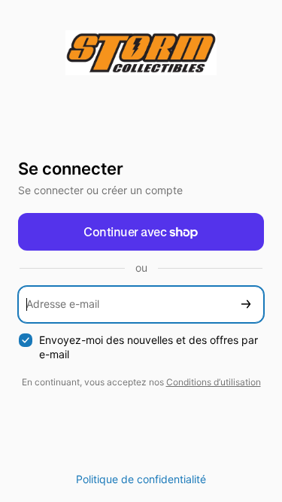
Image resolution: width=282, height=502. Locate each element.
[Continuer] (246, 304)
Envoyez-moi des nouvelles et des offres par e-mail (148, 347)
